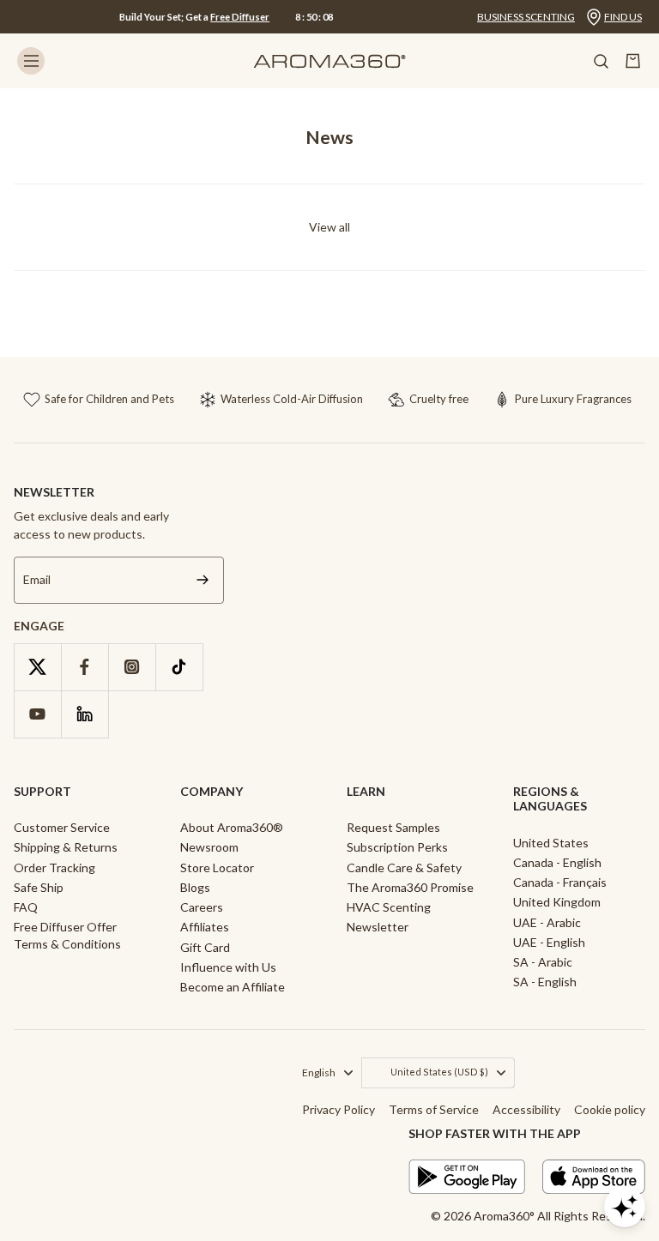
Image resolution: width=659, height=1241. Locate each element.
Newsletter (377, 926)
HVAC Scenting (389, 907)
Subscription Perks (397, 847)
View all (329, 227)
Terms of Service (434, 1109)
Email (37, 580)
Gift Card (205, 947)
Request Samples (393, 827)
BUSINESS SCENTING (526, 16)
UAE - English (549, 942)
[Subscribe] (202, 580)
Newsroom (209, 847)
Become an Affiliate (232, 986)
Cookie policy (609, 1109)
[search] (601, 61)
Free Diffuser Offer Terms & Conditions (67, 934)
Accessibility (526, 1109)
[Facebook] (84, 666)
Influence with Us (228, 967)
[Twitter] (37, 666)
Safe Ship (38, 887)
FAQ (26, 907)
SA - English (545, 981)
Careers (201, 907)
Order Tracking (54, 867)
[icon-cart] (633, 61)
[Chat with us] (624, 1206)
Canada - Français (560, 882)
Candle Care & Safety (404, 867)
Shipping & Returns (66, 847)
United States (551, 842)
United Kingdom (557, 902)
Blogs (195, 887)
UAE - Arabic (547, 922)
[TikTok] (179, 666)
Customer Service (62, 827)
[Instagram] (131, 666)
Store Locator (217, 867)
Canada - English (557, 862)
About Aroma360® (231, 827)
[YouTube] (37, 714)
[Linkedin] (84, 714)
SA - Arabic (542, 962)
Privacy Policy (338, 1109)
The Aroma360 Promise (410, 887)
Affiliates (204, 926)
